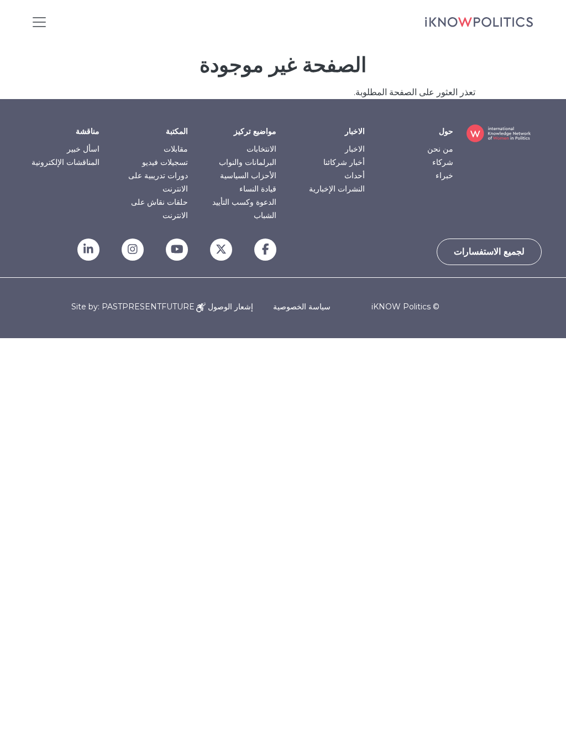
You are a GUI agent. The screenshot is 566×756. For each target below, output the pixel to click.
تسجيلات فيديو (165, 162)
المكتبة (177, 131)
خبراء (444, 175)
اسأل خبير (83, 149)
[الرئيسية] (479, 22)
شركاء (442, 162)
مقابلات (176, 149)
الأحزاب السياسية (248, 175)
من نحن (440, 149)
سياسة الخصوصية (302, 307)
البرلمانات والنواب (247, 162)
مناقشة (87, 131)
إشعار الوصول (229, 307)
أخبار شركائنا (344, 162)
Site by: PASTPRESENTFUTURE (133, 307)
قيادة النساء (257, 189)
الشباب (265, 215)
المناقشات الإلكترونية (65, 162)
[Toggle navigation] (39, 22)
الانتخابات (261, 149)
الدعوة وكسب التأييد (244, 202)
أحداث (354, 175)
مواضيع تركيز (255, 131)
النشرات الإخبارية (337, 189)
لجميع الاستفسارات (489, 251)
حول (446, 131)
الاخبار (355, 131)
